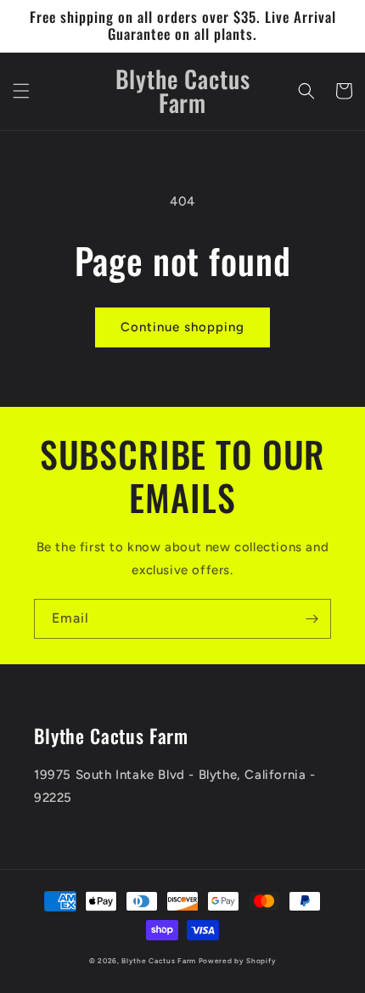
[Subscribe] (311, 619)
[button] (21, 91)
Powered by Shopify (238, 960)
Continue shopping (182, 327)
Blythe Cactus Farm (158, 960)
